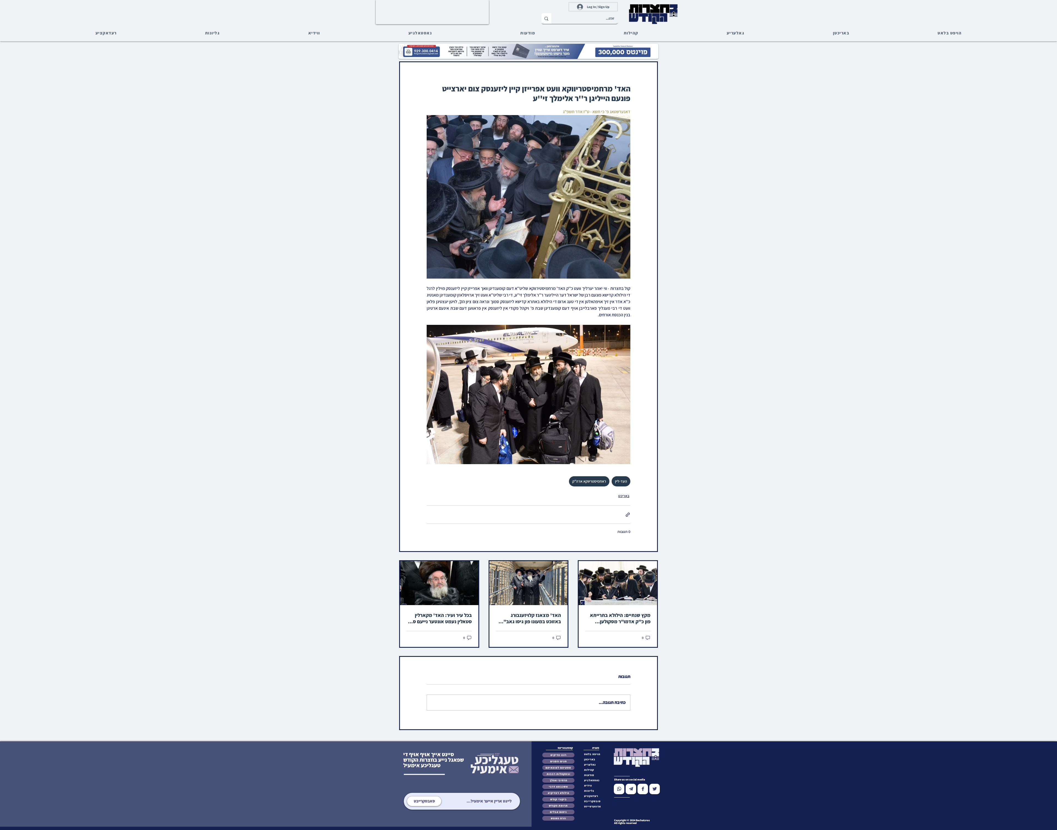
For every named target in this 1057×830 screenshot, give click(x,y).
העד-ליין (621, 481)
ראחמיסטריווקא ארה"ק (589, 481)
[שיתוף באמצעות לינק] (627, 514)
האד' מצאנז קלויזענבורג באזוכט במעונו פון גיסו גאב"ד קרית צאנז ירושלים (531, 618)
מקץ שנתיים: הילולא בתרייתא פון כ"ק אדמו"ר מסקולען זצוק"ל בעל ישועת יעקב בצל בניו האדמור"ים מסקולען (620, 618)
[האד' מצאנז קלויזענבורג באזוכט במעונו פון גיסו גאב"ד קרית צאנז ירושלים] (528, 583)
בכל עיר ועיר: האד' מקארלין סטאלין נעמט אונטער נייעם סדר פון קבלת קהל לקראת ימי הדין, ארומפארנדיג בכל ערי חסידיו (440, 618)
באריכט (623, 495)
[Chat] (619, 789)
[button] (593, 801)
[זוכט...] (546, 18)
